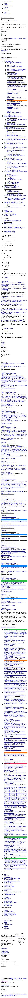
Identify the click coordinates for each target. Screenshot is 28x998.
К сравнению (12, 373)
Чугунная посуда (8, 877)
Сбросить (6, 279)
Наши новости (4, 281)
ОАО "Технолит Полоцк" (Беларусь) (15, 275)
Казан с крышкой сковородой (11, 224)
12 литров (3, 340)
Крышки (6, 895)
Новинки (6, 210)
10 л (7, 262)
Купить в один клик (17, 979)
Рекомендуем (9, 245)
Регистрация (7, 13)
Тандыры (6, 893)
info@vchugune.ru (19, 936)
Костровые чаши (8, 905)
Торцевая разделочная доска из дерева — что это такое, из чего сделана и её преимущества (13, 303)
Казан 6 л (3, 343)
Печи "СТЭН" (4, 290)
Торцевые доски (8, 889)
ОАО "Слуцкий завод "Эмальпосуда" (15, 273)
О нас (5, 8)
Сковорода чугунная (9, 879)
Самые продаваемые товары (8, 627)
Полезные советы (8, 5)
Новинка (8, 243)
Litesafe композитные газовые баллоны (16, 294)
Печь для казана (8, 885)
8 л (7, 266)
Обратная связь (4, 951)
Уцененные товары (8, 215)
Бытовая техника (8, 901)
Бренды (5, 4)
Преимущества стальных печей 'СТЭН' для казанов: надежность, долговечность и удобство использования (14, 288)
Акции (5, 3)
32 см (7, 255)
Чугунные (3, 344)
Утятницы (6, 897)
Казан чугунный (8, 223)
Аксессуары (7, 899)
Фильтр (2, 346)
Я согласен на (14, 38)
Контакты (6, 9)
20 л (7, 265)
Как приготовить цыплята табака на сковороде (12, 320)
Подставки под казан (9, 886)
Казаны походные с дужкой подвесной (13, 227)
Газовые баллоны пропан (10, 902)
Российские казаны (8, 232)
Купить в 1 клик (11, 97)
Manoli (7, 272)
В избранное (10, 99)
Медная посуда (7, 882)
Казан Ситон (7, 222)
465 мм (8, 257)
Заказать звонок (13, 20)
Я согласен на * (14, 978)
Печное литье (7, 898)
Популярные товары (9, 211)
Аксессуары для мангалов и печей (12, 891)
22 (11, 222)
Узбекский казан (8, 230)
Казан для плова (8, 226)
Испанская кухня (8, 903)
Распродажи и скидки (9, 213)
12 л (7, 263)
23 (20, 220)
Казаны (5, 874)
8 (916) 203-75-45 (5, 952)
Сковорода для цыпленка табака (12, 881)
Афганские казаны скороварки (11, 220)
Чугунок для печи (8, 883)
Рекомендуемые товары (10, 214)
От (1, 238)
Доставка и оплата (8, 1)
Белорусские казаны (9, 231)
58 (14, 232)
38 (24, 227)
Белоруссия (9, 250)
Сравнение (18, 97)
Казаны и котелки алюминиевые (12, 878)
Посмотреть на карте (6, 945)
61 (12, 226)
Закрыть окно (4, 50)
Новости (6, 7)
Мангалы (6, 890)
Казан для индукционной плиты (12, 228)
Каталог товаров (5, 58)
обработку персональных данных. (18, 38)
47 (13, 230)
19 (21, 228)
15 (14, 231)
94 (13, 223)
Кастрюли (6, 875)
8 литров (3, 342)
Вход (5, 12)
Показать (6, 277)
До (17, 238)
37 (19, 224)
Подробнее (9, 96)
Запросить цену (14, 995)
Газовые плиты (7, 887)
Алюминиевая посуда (9, 894)
